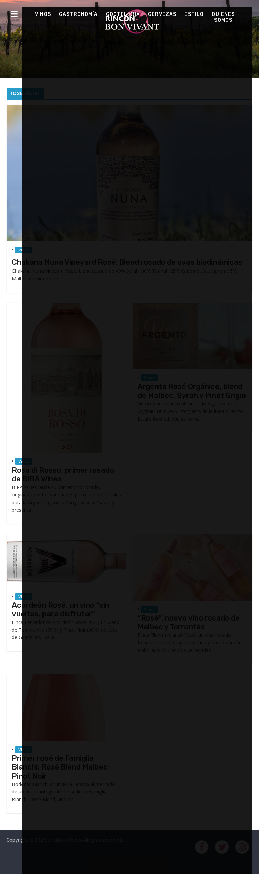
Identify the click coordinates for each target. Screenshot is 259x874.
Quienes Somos (223, 17)
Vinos (43, 14)
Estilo (194, 14)
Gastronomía (78, 14)
